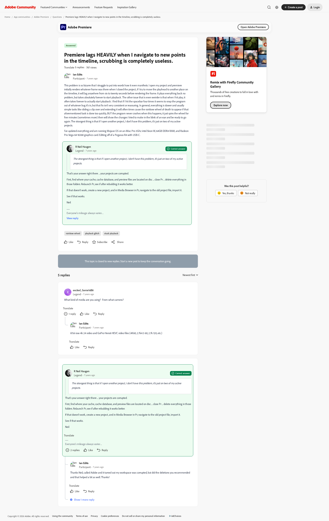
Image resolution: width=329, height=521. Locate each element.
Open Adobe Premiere (253, 27)
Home (7, 16)
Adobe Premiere (41, 16)
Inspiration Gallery (126, 7)
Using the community (62, 516)
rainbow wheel (73, 233)
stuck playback (111, 233)
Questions (57, 16)
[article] (127, 302)
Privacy (94, 516)
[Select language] (277, 7)
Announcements (81, 7)
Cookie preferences (110, 516)
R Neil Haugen (83, 146)
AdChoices (176, 516)
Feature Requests (103, 7)
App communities (22, 16)
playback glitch (92, 233)
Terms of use (82, 516)
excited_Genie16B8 (83, 290)
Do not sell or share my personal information (143, 516)
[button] (293, 7)
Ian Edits (77, 74)
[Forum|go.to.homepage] (20, 7)
